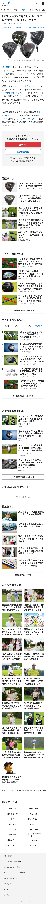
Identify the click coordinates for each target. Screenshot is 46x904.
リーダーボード (6, 10)
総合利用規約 (8, 856)
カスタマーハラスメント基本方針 (15, 873)
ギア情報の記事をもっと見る (23, 477)
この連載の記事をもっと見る (23, 310)
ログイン (36, 3)
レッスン (30, 10)
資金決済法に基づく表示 (12, 867)
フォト (37, 10)
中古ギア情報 (15, 27)
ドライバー (26, 27)
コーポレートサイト (10, 895)
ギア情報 (5, 27)
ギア (23, 10)
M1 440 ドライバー (16, 92)
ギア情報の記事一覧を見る (23, 395)
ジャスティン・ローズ (30, 86)
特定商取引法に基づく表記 (12, 862)
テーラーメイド (39, 27)
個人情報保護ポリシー (11, 878)
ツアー (16, 10)
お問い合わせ (8, 884)
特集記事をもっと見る (23, 575)
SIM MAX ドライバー (26, 118)
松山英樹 (6, 67)
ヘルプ (6, 889)
